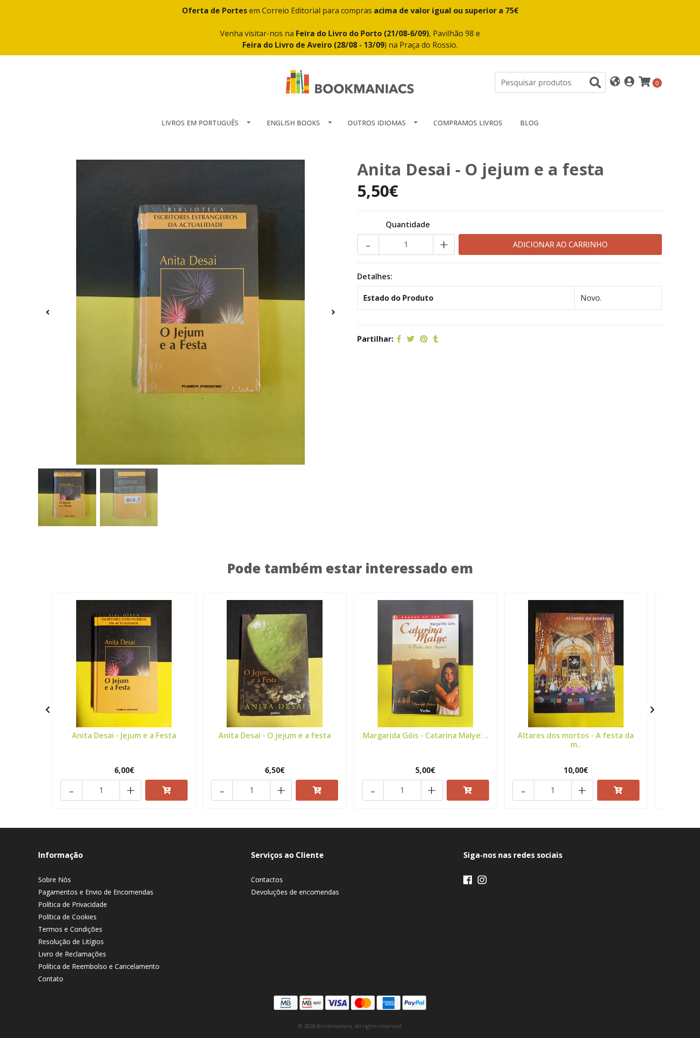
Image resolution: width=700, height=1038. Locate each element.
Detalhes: (374, 276)
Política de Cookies (67, 916)
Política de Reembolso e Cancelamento (99, 966)
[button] (615, 82)
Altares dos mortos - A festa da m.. (576, 740)
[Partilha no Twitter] (410, 339)
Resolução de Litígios (71, 941)
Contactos (267, 879)
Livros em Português (200, 122)
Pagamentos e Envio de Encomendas (95, 891)
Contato (50, 978)
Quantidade (408, 224)
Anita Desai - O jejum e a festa (275, 735)
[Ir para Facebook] (467, 881)
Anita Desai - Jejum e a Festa (124, 735)
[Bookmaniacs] (350, 81)
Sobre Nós (54, 879)
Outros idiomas (377, 122)
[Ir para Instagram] (482, 881)
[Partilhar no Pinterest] (424, 339)
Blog (529, 122)
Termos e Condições (70, 929)
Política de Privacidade (72, 904)
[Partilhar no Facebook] (399, 339)
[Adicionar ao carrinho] (166, 790)
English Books (293, 122)
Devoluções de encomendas (295, 891)
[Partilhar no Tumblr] (435, 339)
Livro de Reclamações (72, 953)
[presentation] (47, 312)
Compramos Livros (467, 122)
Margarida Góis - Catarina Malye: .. (425, 735)
